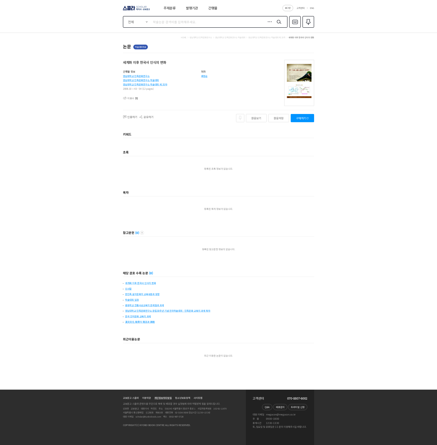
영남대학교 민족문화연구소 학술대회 (141, 80)
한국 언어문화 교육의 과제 (138, 316)
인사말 (128, 288)
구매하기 (301, 118)
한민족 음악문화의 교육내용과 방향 (142, 294)
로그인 (288, 7)
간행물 (212, 7)
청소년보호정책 (182, 398)
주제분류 (170, 7)
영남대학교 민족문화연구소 (136, 76)
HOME (183, 37)
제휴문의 (280, 407)
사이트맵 (198, 398)
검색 (278, 24)
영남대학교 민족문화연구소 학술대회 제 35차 (145, 84)
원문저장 (279, 118)
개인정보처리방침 (163, 398)
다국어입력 (295, 27)
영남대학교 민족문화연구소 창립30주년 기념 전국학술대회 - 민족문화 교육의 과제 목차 (167, 310)
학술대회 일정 (132, 299)
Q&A (267, 407)
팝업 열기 (142, 233)
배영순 (204, 76)
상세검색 (269, 24)
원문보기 (256, 118)
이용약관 (146, 398)
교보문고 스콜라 (131, 398)
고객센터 (301, 8)
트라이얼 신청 (298, 407)
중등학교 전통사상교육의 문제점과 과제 (144, 305)
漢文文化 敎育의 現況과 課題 (140, 321)
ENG (312, 8)
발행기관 (192, 7)
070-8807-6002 (297, 398)
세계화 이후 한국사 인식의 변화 (140, 283)
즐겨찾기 (308, 27)
